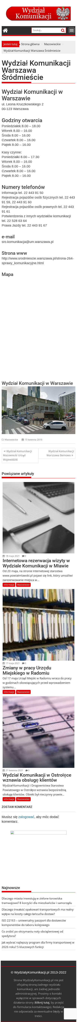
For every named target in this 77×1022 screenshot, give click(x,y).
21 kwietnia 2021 (14, 770)
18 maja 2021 (12, 556)
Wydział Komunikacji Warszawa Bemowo (60, 453)
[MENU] (71, 30)
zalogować (26, 817)
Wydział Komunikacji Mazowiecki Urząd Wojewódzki (17, 455)
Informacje (9, 584)
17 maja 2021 (12, 663)
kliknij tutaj (42, 1002)
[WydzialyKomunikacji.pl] (5, 30)
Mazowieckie (11, 439)
